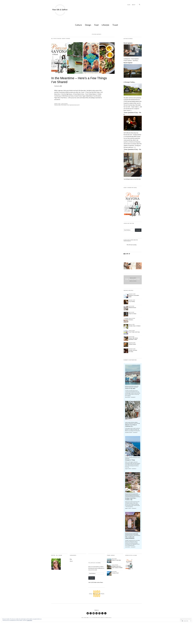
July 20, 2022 (127, 546)
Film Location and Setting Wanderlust (129, 537)
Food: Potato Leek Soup (134, 332)
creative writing (128, 494)
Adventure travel (128, 386)
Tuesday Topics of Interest (134, 325)
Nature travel (133, 386)
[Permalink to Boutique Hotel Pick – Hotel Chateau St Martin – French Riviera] (109, 567)
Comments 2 (134, 468)
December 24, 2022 (128, 432)
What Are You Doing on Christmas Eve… (131, 425)
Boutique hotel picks (128, 493)
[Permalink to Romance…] (126, 320)
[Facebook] (124, 253)
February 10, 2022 (132, 318)
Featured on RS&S (57, 104)
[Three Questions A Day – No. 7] (133, 177)
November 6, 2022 (132, 300)
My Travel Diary (136, 495)
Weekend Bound (132, 307)
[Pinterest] (129, 253)
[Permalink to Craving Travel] (109, 573)
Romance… (131, 319)
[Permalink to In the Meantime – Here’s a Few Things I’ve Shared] (83, 73)
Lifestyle (105, 25)
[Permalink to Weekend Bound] (126, 308)
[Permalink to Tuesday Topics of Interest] (126, 326)
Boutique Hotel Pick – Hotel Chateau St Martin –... (117, 568)
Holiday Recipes (132, 344)
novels (137, 386)
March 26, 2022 (131, 306)
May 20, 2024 (127, 397)
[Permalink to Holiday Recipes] (126, 344)
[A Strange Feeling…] (133, 96)
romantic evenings (137, 423)
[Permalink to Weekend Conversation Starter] (126, 296)
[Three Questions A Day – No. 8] (133, 131)
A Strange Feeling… (130, 82)
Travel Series (136, 387)
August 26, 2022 (128, 468)
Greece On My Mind (130, 388)
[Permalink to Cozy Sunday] (126, 302)
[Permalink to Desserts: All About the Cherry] (126, 351)
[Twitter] (126, 253)
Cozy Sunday (132, 301)
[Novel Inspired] (133, 78)
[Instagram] (127, 253)
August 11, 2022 (128, 508)
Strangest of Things (130, 460)
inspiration (127, 457)
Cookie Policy (29, 620)
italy (127, 495)
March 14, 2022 (131, 312)
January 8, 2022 (131, 336)
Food (96, 25)
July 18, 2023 (114, 571)
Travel (115, 25)
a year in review (128, 422)
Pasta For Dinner (132, 313)
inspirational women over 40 (74, 104)
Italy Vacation (130, 495)
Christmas (132, 422)
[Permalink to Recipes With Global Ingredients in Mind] (126, 338)
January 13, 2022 (132, 330)
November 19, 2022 (132, 293)
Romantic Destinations (129, 387)
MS (61, 86)
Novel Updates (128, 43)
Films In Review (63, 104)
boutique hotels (135, 493)
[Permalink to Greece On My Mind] (109, 560)
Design (88, 25)
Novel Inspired (128, 62)
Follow (138, 230)
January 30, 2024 (115, 564)
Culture (78, 25)
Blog (129, 4)
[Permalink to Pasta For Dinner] (126, 314)
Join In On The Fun (129, 223)
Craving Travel (115, 573)
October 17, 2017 (57, 103)
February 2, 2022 (131, 324)
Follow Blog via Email (94, 562)
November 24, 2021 (132, 348)
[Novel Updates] (133, 57)
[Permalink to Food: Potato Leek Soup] (126, 332)
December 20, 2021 (132, 342)
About (133, 4)
